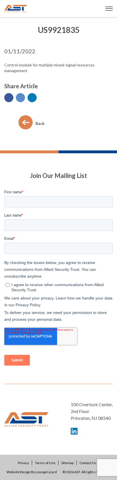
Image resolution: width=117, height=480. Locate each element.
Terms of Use (45, 463)
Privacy (23, 463)
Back (40, 123)
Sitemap (67, 463)
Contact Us (88, 463)
